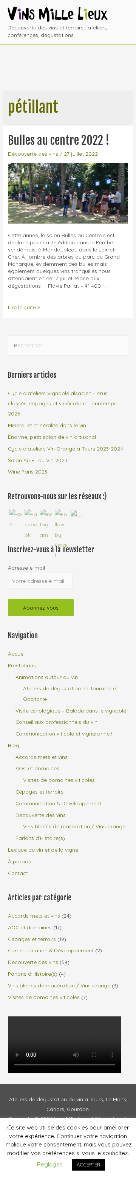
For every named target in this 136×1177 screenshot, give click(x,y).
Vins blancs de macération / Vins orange (74, 826)
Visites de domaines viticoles (59, 780)
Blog (13, 745)
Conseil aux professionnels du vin (56, 722)
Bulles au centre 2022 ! (59, 140)
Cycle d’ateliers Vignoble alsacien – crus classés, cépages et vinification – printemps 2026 (62, 403)
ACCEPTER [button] (88, 1165)
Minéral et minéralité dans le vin (47, 425)
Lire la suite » (24, 307)
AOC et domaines (37, 768)
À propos (19, 861)
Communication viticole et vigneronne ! (63, 733)
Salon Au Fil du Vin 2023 (37, 460)
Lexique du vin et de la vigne (43, 849)
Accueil (17, 653)
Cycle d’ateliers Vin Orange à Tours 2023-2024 (65, 448)
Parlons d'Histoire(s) (32, 973)
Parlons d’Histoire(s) (40, 838)
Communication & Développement (58, 803)
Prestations (22, 665)
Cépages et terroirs (39, 791)
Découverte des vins (33, 153)
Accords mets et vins (41, 757)
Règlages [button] (50, 1164)
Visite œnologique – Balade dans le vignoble (70, 710)
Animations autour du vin (46, 677)
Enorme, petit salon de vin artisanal (52, 437)
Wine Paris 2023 (27, 471)
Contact (18, 873)
